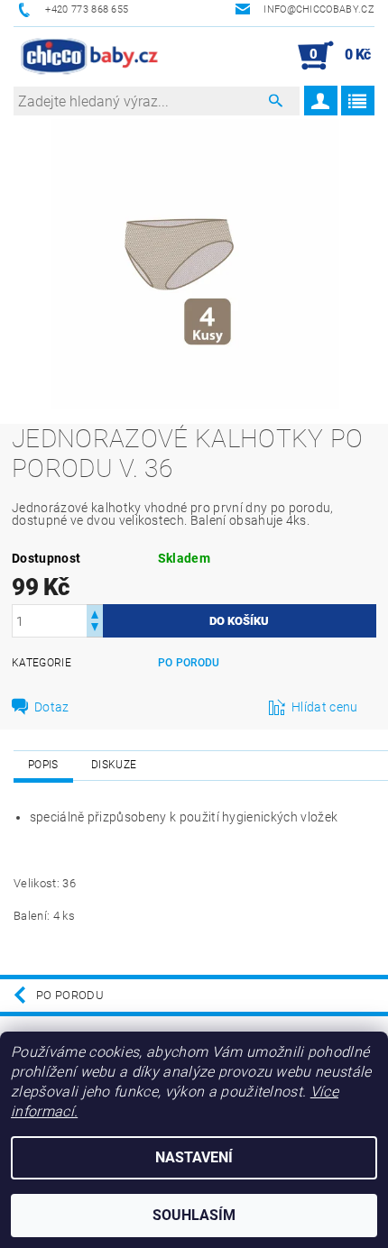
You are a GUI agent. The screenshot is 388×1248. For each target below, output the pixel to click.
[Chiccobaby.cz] (90, 55)
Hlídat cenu (324, 707)
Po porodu (189, 662)
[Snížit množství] (95, 629)
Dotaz (51, 707)
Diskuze (113, 764)
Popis (43, 764)
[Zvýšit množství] (95, 612)
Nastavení (194, 1157)
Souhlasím (194, 1215)
